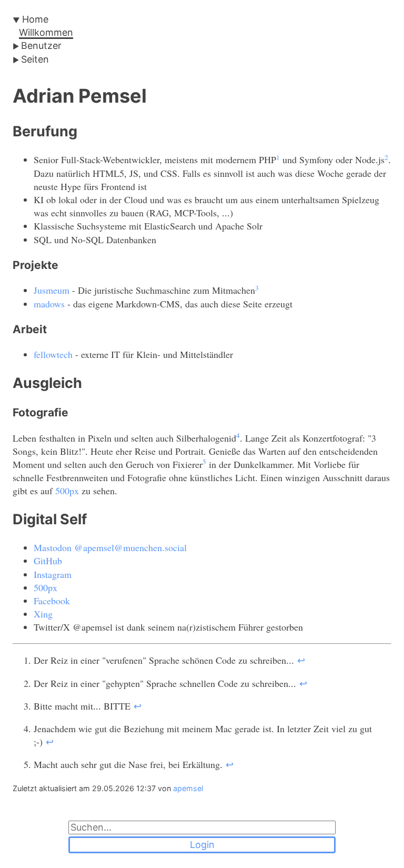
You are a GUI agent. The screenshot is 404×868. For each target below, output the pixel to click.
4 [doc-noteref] (238, 435)
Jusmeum (51, 290)
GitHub (48, 560)
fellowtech (53, 354)
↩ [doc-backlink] (301, 660)
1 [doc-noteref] (278, 157)
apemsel (188, 788)
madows (49, 303)
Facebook (52, 600)
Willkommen (46, 32)
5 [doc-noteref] (204, 461)
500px (67, 490)
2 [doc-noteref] (386, 157)
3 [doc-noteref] (257, 288)
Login (202, 844)
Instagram (53, 574)
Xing (43, 613)
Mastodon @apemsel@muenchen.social (110, 547)
